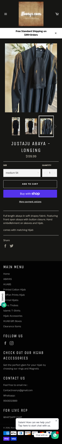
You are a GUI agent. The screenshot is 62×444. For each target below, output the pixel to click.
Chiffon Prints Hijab (14, 295)
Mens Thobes (10, 305)
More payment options (30, 201)
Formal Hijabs (10, 300)
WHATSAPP (9, 417)
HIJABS (7, 284)
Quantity (46, 165)
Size (5, 165)
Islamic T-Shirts (11, 311)
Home (6, 274)
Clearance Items (12, 326)
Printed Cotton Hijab (14, 290)
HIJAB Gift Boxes (12, 321)
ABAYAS (7, 279)
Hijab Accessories (12, 316)
